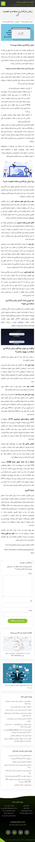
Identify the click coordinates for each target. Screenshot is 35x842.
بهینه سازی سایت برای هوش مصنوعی (20, 735)
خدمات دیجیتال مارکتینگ (26, 813)
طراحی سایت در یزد (9, 805)
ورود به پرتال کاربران (26, 810)
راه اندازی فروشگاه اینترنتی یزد (9, 808)
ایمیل (30, 610)
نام (31, 601)
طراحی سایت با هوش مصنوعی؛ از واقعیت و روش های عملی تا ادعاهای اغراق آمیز (17, 740)
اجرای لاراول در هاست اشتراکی (22, 785)
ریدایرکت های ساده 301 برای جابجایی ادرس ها (18, 776)
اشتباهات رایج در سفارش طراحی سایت (20, 707)
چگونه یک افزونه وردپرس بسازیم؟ (22, 762)
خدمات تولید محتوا (9, 813)
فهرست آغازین (3, 4)
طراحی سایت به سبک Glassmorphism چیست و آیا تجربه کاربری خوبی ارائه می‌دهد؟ (17, 731)
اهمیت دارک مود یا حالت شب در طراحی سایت (18, 710)
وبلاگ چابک (26, 808)
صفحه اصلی (26, 805)
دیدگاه (30, 573)
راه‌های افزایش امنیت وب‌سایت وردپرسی (20, 755)
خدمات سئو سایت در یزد (9, 810)
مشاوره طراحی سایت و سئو (9, 815)
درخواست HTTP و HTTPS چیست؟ (21, 759)
